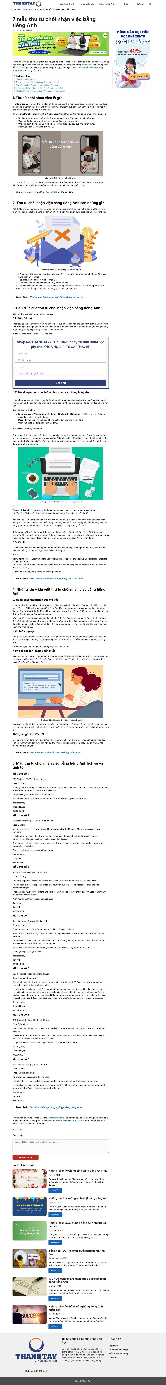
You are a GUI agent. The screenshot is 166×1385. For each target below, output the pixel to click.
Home (13, 9)
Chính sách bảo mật (118, 1349)
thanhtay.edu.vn (56, 1118)
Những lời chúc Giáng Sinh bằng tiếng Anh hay (77, 1170)
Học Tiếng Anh (107, 4)
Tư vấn (140, 4)
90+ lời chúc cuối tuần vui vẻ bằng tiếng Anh (55, 752)
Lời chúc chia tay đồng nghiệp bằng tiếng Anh (56, 1107)
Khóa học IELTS (66, 4)
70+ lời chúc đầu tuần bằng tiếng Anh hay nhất (56, 578)
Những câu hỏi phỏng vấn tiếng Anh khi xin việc (57, 297)
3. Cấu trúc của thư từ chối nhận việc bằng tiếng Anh (36, 85)
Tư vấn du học (87, 4)
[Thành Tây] (27, 4)
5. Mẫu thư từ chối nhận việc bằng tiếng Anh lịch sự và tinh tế (39, 91)
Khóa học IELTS (48, 192)
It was (15, 947)
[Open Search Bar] (149, 4)
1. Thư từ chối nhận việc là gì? (26, 79)
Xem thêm (55, 1190)
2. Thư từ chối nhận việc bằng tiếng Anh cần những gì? (36, 82)
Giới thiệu (113, 1346)
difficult (23, 947)
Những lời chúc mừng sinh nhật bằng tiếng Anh (78, 1198)
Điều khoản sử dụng (118, 1353)
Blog (125, 4)
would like (28, 1028)
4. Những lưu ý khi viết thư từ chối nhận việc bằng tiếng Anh (38, 88)
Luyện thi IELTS (72, 1120)
